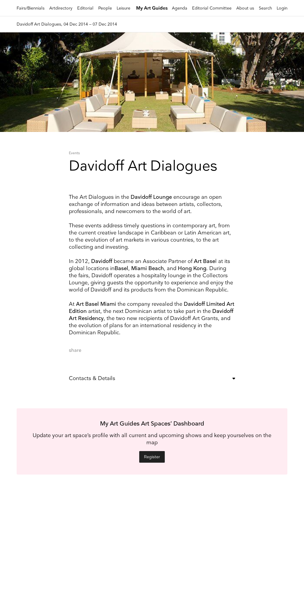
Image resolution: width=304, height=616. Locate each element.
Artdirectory (60, 8)
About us (245, 8)
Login (282, 8)
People (105, 8)
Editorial (85, 8)
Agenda (179, 8)
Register (152, 456)
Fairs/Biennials (31, 8)
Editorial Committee (212, 8)
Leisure (123, 8)
